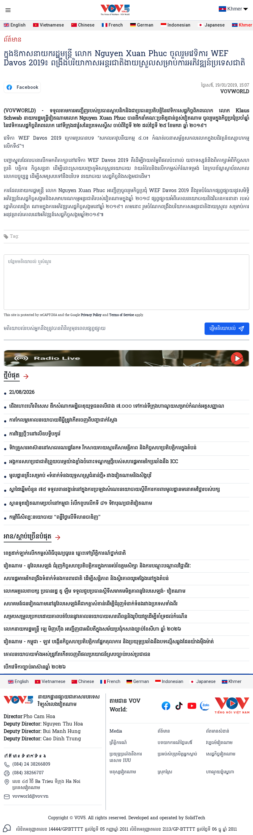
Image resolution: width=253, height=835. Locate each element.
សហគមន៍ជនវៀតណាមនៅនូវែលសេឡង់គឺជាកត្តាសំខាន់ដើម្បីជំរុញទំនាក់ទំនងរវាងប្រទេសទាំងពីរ (91, 604)
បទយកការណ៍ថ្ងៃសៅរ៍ (175, 743)
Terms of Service (121, 315)
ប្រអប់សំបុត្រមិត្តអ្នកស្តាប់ (177, 754)
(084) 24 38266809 (31, 764)
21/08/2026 (22, 392)
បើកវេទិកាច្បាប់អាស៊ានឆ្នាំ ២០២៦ (35, 667)
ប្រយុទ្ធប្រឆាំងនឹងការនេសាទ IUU (126, 757)
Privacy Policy (91, 315)
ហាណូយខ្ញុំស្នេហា (220, 772)
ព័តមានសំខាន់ (217, 731)
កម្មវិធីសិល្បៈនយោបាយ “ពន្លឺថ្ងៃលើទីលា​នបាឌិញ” (55, 517)
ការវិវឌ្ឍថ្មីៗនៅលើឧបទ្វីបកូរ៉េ (34, 434)
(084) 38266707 (28, 773)
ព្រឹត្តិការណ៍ (118, 743)
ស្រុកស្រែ (165, 772)
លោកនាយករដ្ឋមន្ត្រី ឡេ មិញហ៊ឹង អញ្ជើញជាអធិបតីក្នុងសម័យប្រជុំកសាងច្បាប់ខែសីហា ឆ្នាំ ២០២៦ (92, 629)
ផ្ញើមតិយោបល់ (222, 328)
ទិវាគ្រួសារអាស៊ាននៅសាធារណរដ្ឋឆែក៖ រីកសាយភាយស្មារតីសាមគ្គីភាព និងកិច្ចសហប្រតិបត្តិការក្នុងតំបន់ (103, 448)
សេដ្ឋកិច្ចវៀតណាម (220, 754)
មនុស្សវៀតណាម (123, 772)
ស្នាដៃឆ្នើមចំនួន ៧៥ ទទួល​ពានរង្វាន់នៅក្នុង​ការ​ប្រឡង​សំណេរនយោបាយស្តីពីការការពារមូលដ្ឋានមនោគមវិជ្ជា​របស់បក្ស (114, 489)
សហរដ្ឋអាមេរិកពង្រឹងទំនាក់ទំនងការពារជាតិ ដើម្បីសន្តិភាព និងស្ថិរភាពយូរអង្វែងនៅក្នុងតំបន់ (86, 578)
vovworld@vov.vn (30, 796)
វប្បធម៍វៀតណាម (219, 743)
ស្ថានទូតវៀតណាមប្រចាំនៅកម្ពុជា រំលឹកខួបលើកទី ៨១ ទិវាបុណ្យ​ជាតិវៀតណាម (80, 503)
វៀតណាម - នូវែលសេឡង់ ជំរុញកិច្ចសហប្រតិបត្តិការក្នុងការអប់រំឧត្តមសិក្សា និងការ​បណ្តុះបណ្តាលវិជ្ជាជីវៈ (97, 566)
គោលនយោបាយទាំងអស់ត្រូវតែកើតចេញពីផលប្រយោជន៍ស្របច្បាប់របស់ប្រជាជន (77, 654)
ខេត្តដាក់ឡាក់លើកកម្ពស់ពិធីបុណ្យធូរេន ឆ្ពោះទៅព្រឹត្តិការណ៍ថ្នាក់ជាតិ (65, 553)
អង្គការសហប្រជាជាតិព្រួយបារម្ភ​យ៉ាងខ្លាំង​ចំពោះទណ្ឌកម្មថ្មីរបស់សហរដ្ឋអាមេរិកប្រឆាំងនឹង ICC (93, 462)
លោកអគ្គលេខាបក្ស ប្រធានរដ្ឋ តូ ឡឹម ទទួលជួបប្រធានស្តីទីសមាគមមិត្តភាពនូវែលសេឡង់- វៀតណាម (94, 591)
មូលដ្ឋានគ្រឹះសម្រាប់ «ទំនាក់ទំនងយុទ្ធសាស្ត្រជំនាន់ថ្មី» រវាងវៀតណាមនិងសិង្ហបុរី (80, 475)
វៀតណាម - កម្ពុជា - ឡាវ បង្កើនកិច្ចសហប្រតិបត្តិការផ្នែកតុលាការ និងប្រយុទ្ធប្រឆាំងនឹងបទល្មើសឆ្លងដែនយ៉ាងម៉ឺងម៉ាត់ (109, 642)
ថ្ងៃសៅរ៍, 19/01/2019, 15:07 (225, 85)
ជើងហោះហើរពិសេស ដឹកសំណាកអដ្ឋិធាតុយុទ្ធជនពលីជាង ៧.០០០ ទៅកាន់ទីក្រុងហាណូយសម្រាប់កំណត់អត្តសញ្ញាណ (116, 406)
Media (116, 731)
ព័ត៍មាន (13, 40)
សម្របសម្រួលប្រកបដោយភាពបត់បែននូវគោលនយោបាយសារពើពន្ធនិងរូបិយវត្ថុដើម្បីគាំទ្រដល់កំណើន (95, 616)
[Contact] (6, 828)
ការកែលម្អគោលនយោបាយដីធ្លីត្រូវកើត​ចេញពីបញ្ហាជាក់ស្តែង (63, 420)
